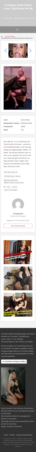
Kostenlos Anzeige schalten (15, 361)
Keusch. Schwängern (10, 190)
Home (6, 435)
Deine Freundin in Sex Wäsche (12, 408)
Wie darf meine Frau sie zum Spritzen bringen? (18, 411)
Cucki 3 (14, 187)
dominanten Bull (13, 147)
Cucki (8, 187)
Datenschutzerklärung (24, 435)
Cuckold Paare (8, 18)
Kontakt (12, 435)
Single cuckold (6, 426)
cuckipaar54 (18, 214)
